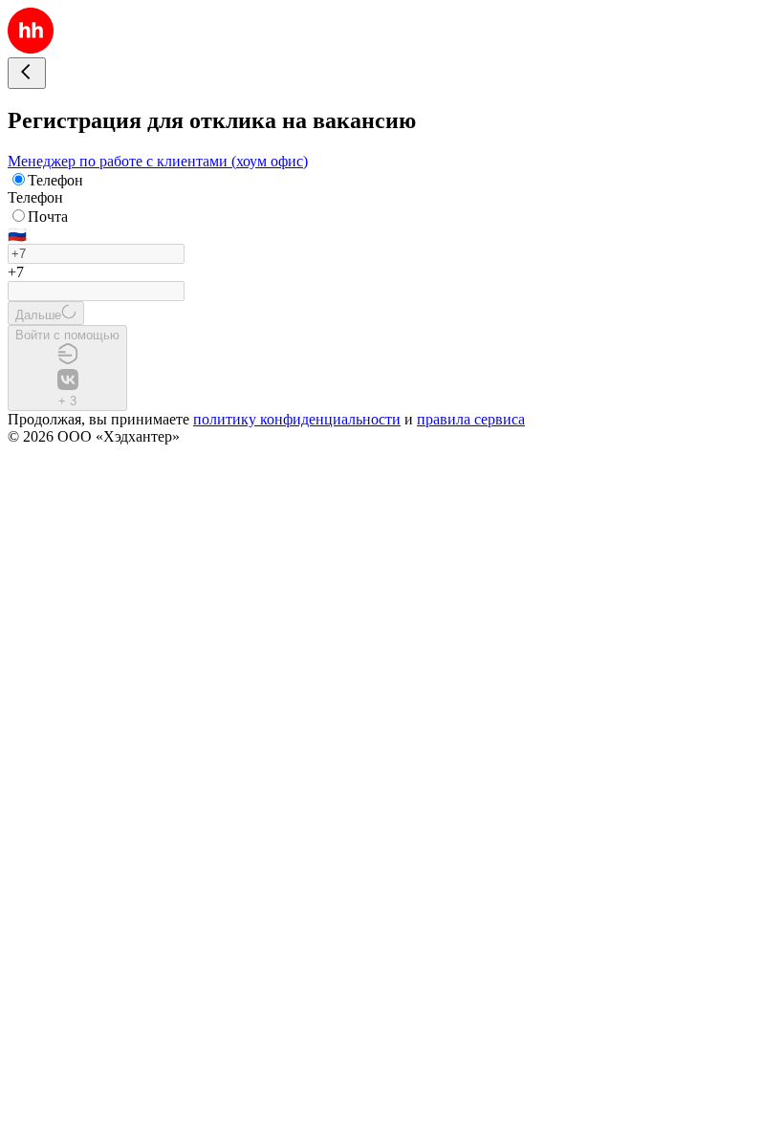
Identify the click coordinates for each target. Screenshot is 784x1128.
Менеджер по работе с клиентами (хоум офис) (158, 161)
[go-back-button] (27, 73)
